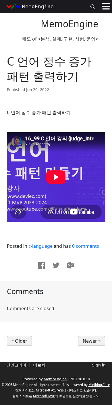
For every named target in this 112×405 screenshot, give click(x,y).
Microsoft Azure (48, 390)
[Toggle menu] (106, 6)
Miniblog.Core (99, 385)
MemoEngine (69, 24)
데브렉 (39, 365)
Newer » (92, 341)
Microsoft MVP (44, 396)
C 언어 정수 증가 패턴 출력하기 (49, 68)
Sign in (99, 365)
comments (85, 246)
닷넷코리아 (16, 365)
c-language (40, 246)
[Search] (94, 6)
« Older (19, 341)
